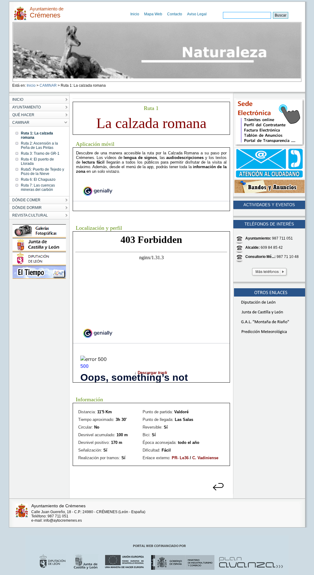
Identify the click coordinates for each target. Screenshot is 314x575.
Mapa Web (153, 14)
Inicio (134, 14)
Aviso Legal (197, 14)
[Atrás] (218, 489)
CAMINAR (48, 85)
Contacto (174, 14)
